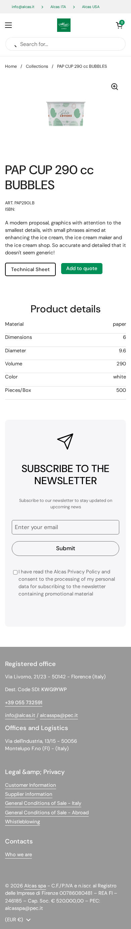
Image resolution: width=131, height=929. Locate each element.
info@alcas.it (23, 7)
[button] (119, 25)
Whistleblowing (22, 821)
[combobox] (65, 238)
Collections (37, 66)
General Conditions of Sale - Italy (43, 803)
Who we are (18, 854)
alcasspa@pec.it (59, 715)
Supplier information (28, 794)
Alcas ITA (58, 7)
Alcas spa (35, 885)
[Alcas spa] (64, 25)
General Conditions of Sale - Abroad (47, 812)
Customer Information (30, 785)
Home (11, 66)
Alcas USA (90, 7)
